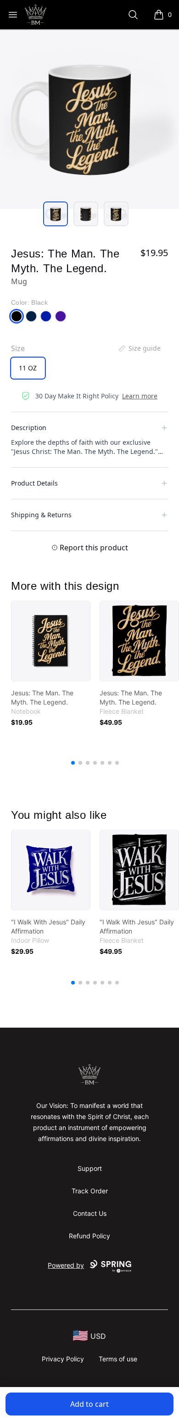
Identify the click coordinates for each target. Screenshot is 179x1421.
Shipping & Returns (41, 514)
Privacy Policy (63, 1359)
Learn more (139, 396)
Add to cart (89, 1404)
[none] (139, 348)
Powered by (66, 1265)
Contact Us (89, 1213)
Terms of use (118, 1359)
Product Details (34, 483)
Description (28, 427)
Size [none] (18, 348)
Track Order (90, 1191)
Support (90, 1168)
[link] (50, 641)
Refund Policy (89, 1236)
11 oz (28, 368)
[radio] (28, 368)
